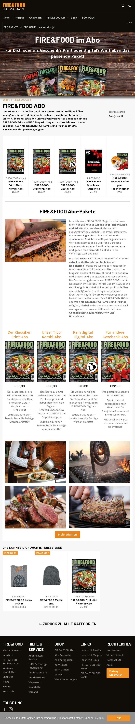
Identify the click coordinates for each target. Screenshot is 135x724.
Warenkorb (34, 682)
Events (6, 686)
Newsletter (34, 687)
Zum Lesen (61, 664)
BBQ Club (8, 691)
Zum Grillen (61, 669)
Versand (33, 691)
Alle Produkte (62, 655)
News (5, 681)
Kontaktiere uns (37, 672)
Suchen (58, 674)
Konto (130, 22)
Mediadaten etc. (11, 650)
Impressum (114, 650)
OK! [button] (119, 718)
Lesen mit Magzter (92, 655)
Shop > (6, 99)
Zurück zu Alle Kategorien (69, 623)
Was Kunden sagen (65, 679)
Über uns (7, 676)
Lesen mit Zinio (90, 659)
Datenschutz (114, 659)
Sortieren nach (117, 112)
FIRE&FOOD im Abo (67, 39)
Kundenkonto (36, 677)
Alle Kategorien (63, 659)
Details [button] (99, 718)
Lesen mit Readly (91, 650)
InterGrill (7, 655)
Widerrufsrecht (115, 655)
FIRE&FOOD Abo (21, 99)
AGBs (110, 664)
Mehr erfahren (67, 534)
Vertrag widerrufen (115, 673)
